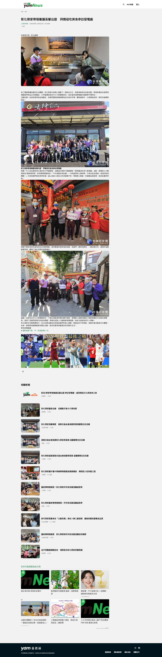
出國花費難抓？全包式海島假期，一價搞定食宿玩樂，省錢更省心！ (34, 621)
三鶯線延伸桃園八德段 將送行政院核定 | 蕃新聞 (64, 621)
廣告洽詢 (127, 652)
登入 (138, 4)
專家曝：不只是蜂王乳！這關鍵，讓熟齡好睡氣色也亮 (94, 592)
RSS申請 (130, 4)
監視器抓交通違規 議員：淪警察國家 (64, 592)
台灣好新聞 (24, 24)
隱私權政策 (118, 652)
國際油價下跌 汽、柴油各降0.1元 (35, 330)
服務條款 (108, 652)
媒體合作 (137, 652)
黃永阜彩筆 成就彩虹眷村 (31, 591)
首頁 (22, 11)
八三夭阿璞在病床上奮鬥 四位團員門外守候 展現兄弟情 (94, 621)
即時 (26, 11)
